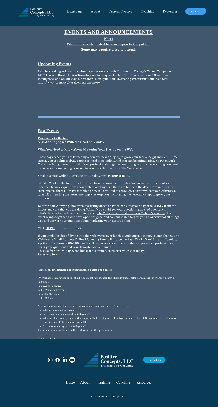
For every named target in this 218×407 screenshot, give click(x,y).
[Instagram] (50, 360)
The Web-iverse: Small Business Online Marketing (131, 213)
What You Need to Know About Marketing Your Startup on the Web (85, 149)
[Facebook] (58, 360)
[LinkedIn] (65, 360)
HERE (50, 228)
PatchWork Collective (50, 285)
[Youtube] (72, 360)
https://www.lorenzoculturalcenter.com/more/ (69, 82)
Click (41, 338)
